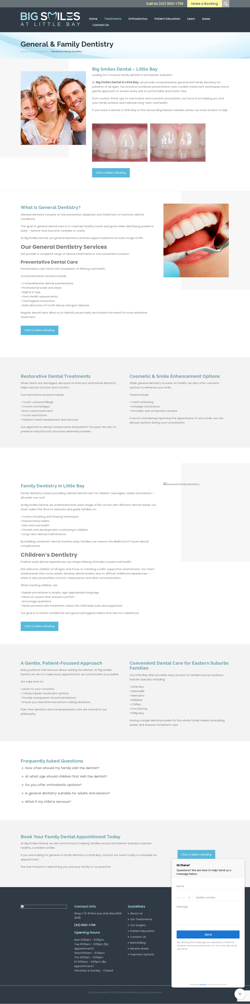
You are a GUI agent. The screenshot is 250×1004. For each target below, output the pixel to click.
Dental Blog (138, 943)
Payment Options (142, 954)
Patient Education (142, 931)
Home (93, 19)
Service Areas (139, 948)
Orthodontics (138, 19)
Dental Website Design (132, 992)
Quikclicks (156, 992)
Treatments (112, 19)
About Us (136, 913)
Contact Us (101, 25)
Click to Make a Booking (111, 173)
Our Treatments (39, 51)
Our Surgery (138, 925)
